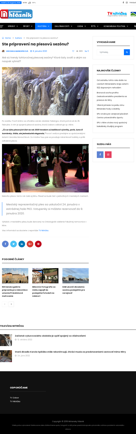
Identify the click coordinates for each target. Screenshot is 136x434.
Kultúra (42, 26)
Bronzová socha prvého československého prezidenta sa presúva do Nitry (112, 96)
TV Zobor (14, 397)
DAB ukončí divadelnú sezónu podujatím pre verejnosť (73, 290)
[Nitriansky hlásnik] (16, 14)
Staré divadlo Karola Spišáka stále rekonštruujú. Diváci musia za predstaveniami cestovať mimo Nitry (70, 351)
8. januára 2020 (40, 51)
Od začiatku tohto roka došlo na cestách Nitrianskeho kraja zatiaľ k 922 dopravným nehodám (112, 84)
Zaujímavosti (62, 26)
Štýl (93, 26)
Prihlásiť (133, 2)
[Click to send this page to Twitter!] (13, 244)
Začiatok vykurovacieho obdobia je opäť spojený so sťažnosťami (50, 335)
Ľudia (80, 26)
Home (8, 38)
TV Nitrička (15, 401)
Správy (11, 26)
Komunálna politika (114, 26)
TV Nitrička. (44, 230)
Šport (26, 26)
